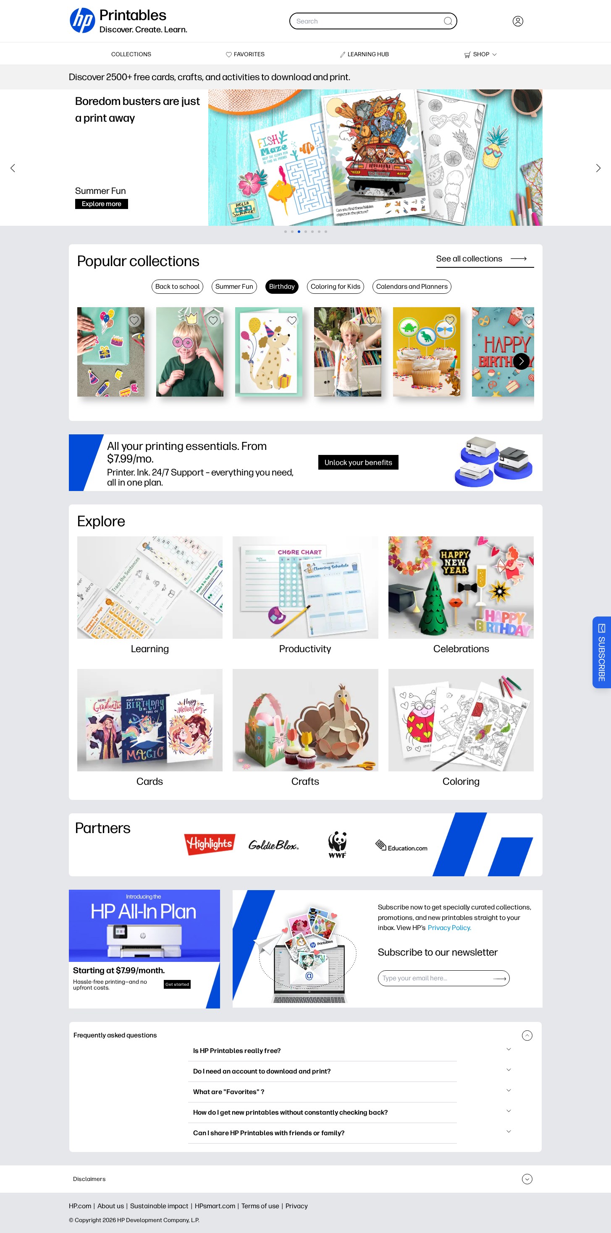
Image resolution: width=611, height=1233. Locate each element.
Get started (177, 984)
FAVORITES (249, 54)
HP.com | (83, 1206)
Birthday (282, 286)
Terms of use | (263, 1206)
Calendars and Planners (412, 286)
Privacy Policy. (449, 927)
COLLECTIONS (131, 54)
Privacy (297, 1206)
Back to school (177, 286)
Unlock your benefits (358, 462)
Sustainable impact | (162, 1206)
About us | (113, 1206)
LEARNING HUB (368, 54)
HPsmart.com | (218, 1206)
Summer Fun (234, 286)
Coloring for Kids (335, 286)
